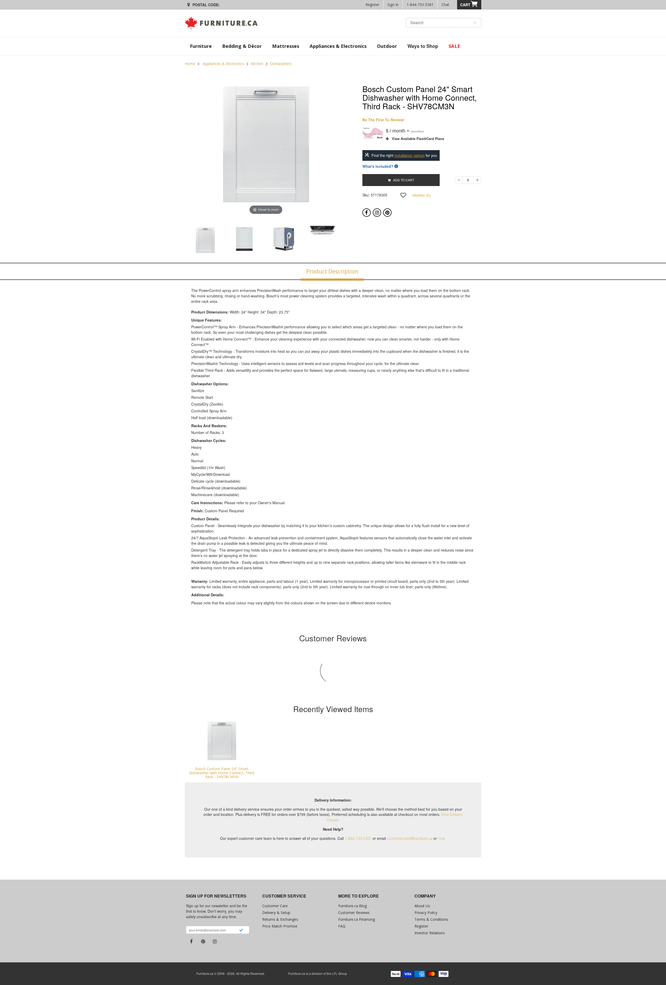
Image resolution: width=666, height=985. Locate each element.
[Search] (475, 23)
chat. (442, 838)
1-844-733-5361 (420, 4)
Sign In (393, 4)
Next (360, 240)
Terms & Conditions (431, 919)
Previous (171, 240)
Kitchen (257, 63)
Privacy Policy (425, 912)
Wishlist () (421, 195)
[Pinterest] (387, 212)
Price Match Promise (279, 926)
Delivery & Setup (276, 912)
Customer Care (275, 905)
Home (190, 63)
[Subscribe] (241, 930)
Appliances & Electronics (223, 63)
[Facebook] (366, 212)
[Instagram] (377, 212)
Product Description (332, 271)
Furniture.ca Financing (356, 919)
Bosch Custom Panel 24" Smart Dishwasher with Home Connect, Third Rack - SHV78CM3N (221, 772)
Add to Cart (402, 180)
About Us (422, 905)
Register (372, 4)
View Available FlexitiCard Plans (416, 138)
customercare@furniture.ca (409, 838)
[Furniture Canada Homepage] (223, 23)
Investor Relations (429, 932)
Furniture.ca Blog (352, 905)
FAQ (341, 926)
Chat (445, 4)
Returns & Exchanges (280, 919)
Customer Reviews (354, 912)
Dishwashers (281, 63)
